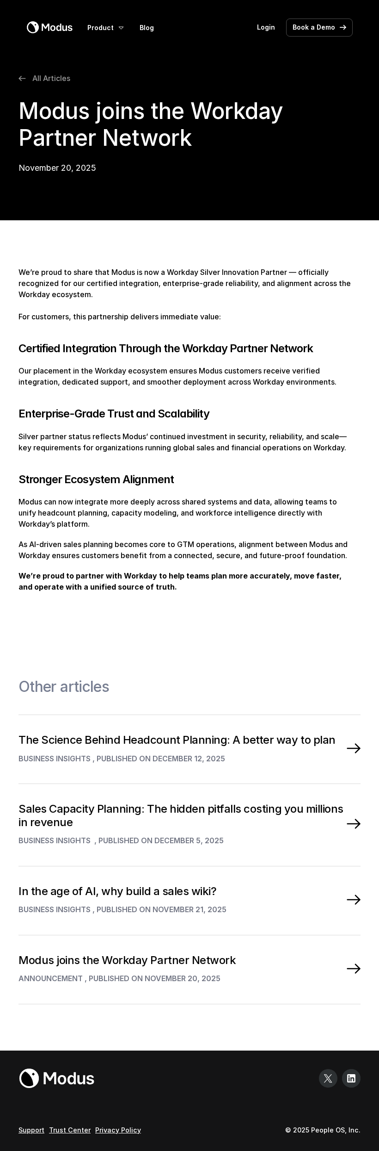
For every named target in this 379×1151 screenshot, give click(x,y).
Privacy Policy (118, 1130)
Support (31, 1130)
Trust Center (70, 1130)
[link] (49, 27)
